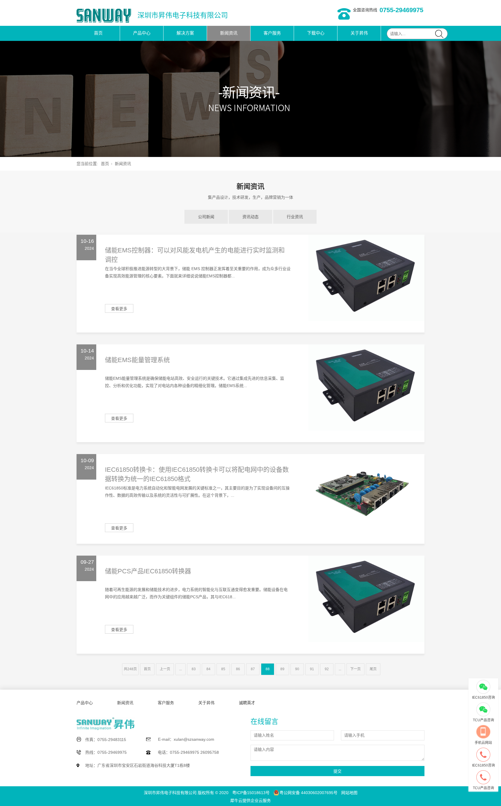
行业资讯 (295, 216)
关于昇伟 (359, 32)
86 (238, 669)
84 (208, 669)
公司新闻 (206, 216)
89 (282, 669)
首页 (98, 32)
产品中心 (141, 32)
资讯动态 (250, 216)
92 (327, 669)
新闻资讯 (228, 32)
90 (297, 669)
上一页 (165, 669)
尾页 (373, 669)
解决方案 (185, 32)
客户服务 (272, 32)
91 (312, 669)
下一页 (355, 669)
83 (194, 669)
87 (253, 669)
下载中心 (315, 32)
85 (223, 669)
